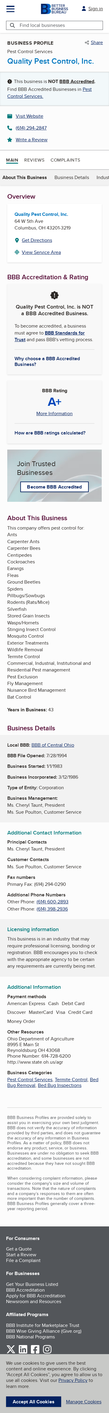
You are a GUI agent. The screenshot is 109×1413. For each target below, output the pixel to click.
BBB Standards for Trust (50, 336)
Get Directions (37, 240)
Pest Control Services (29, 1079)
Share (97, 42)
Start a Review (21, 1254)
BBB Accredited (76, 81)
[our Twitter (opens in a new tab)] (11, 1352)
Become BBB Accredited (54, 486)
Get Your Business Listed (32, 1284)
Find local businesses (42, 25)
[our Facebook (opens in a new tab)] (35, 1352)
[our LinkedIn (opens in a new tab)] (23, 1352)
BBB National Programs (30, 1336)
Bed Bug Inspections (59, 1085)
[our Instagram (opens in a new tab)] (47, 1352)
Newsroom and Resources (33, 1301)
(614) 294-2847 (31, 128)
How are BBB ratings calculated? (50, 432)
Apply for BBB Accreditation (35, 1295)
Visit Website (29, 116)
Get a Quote (19, 1248)
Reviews (34, 160)
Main (12, 160)
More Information (54, 413)
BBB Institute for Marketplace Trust (42, 1325)
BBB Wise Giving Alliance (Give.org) (43, 1331)
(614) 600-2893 (52, 901)
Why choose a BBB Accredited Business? (47, 361)
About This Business (24, 177)
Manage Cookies (83, 1402)
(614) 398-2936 (52, 908)
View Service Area (41, 252)
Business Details (71, 177)
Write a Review (32, 140)
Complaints (66, 160)
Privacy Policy (73, 1380)
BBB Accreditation (25, 1289)
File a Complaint (23, 1260)
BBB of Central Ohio (52, 745)
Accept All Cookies (33, 1401)
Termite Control (71, 1079)
